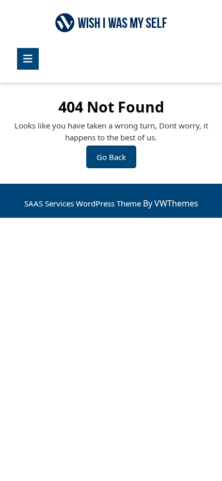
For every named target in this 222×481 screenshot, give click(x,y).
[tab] (28, 59)
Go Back (116, 159)
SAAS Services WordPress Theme (83, 203)
